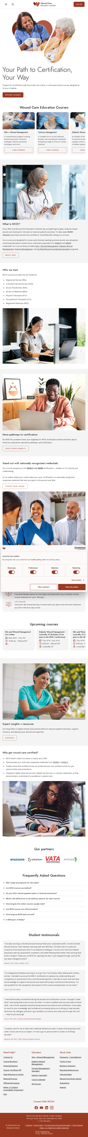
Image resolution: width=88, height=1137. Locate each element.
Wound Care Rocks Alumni (70, 1079)
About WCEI (10, 255)
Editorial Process (10, 1079)
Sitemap (29, 1125)
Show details (76, 580)
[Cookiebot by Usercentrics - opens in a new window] (76, 548)
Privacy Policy (38, 1125)
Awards (63, 1087)
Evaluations (64, 1083)
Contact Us (8, 1057)
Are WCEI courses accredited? (18, 888)
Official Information (11, 1083)
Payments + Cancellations (70, 1057)
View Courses (22, 150)
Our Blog (9, 738)
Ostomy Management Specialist (41, 1069)
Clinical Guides (66, 1074)
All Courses (36, 1084)
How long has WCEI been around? (20, 914)
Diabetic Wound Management (38, 1062)
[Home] (44, 4)
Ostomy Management (24, 249)
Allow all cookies (71, 587)
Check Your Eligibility (15, 448)
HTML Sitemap (77, 1125)
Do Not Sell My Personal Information (58, 1125)
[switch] (33, 572)
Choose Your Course (15, 486)
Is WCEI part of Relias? (15, 920)
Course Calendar (38, 1080)
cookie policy (36, 560)
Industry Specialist (39, 1075)
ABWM (68, 243)
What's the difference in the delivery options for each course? (33, 898)
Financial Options (10, 1066)
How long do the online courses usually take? (25, 904)
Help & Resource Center (13, 1074)
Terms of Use (65, 1061)
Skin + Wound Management (46, 246)
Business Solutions (67, 1066)
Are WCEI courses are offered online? (22, 909)
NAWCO (58, 243)
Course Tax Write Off (12, 1070)
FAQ (5, 1094)
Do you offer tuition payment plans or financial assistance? (31, 893)
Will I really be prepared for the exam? (22, 883)
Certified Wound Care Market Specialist (53, 249)
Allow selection (43, 587)
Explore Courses (13, 95)
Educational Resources (69, 1070)
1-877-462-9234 (44, 1121)
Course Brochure (10, 1061)
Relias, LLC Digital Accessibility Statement (13, 1088)
